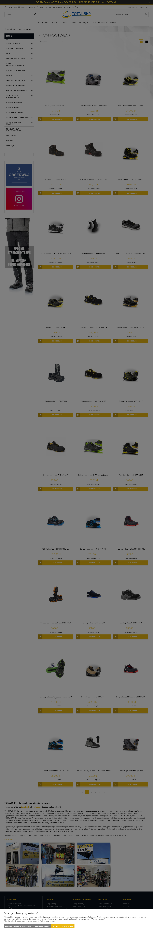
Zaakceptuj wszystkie (63, 926)
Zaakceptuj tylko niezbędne (18, 926)
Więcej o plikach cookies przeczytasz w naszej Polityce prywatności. (30, 921)
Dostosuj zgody (42, 926)
